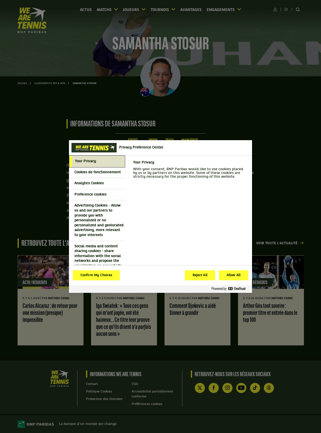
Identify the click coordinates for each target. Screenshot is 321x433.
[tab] (97, 161)
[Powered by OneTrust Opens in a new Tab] (230, 289)
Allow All (233, 275)
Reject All (200, 275)
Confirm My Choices (96, 275)
